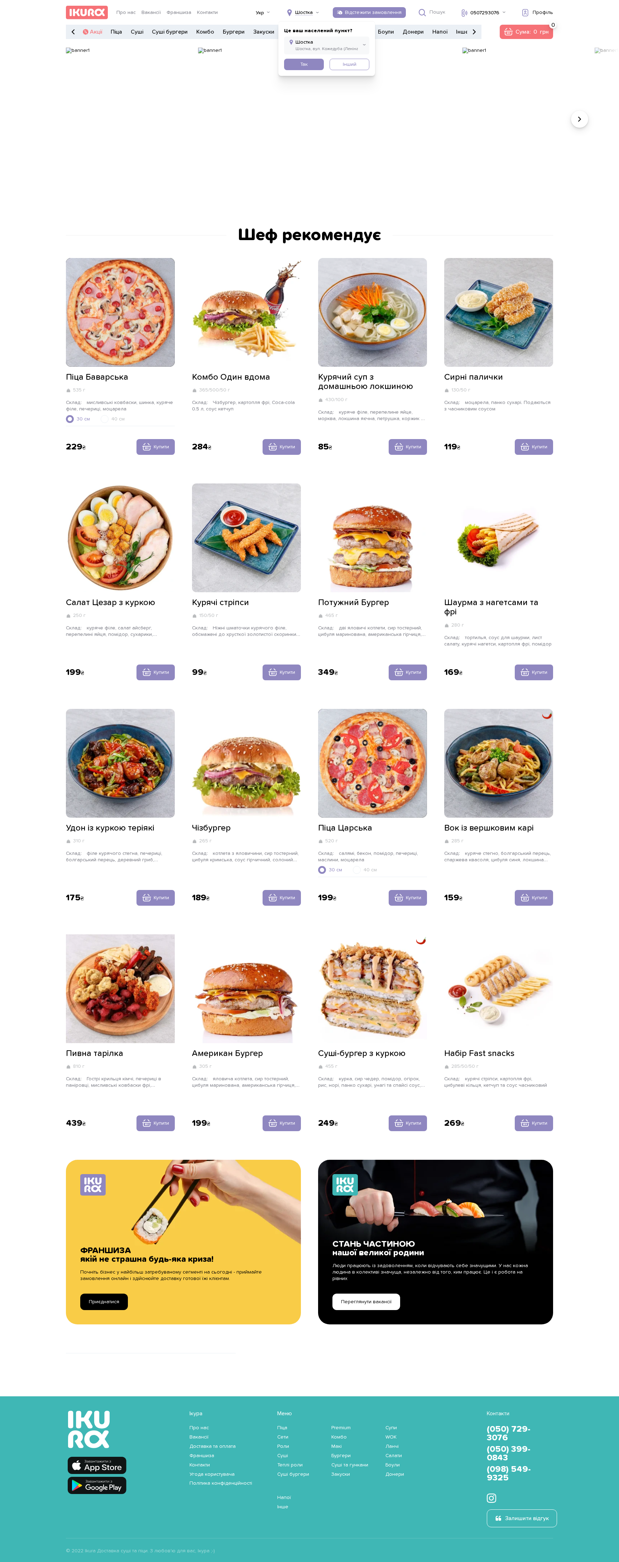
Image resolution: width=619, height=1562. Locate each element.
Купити (161, 446)
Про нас (126, 12)
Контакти (207, 12)
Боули (386, 32)
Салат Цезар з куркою (110, 602)
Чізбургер (211, 828)
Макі (336, 1446)
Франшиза (179, 12)
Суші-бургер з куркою (362, 1053)
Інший (349, 64)
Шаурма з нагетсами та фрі (491, 607)
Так (304, 64)
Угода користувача (212, 1474)
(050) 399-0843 (509, 1453)
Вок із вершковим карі (489, 828)
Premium (341, 1427)
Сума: (526, 32)
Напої (439, 32)
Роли (283, 1446)
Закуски (263, 32)
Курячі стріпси (220, 602)
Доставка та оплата (212, 1446)
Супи (391, 1427)
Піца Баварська (97, 377)
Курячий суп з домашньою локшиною (365, 382)
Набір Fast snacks (479, 1053)
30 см (83, 419)
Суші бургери (170, 32)
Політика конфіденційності (220, 1483)
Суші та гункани (349, 1465)
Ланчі (392, 1446)
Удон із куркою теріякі (110, 828)
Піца (116, 32)
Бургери (234, 32)
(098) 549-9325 (509, 1473)
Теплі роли (290, 1465)
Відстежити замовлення (373, 12)
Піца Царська (345, 828)
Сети (282, 1437)
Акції (96, 32)
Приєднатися (104, 1301)
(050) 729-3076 (509, 1433)
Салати (393, 1455)
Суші (137, 32)
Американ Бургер (227, 1053)
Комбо (205, 32)
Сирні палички (473, 377)
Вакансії (151, 12)
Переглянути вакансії (366, 1301)
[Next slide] (579, 119)
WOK (391, 1437)
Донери (413, 32)
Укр (260, 12)
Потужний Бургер (353, 602)
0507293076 (484, 12)
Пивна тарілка (94, 1053)
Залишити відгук (527, 1518)
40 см (118, 419)
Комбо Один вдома (231, 377)
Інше (462, 32)
